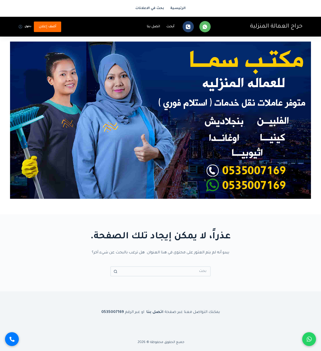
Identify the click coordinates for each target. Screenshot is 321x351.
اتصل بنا (153, 27)
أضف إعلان (47, 27)
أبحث (170, 27)
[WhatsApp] (205, 26)
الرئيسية (178, 8)
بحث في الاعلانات (149, 8)
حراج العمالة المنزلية (276, 27)
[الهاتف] (188, 26)
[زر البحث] (115, 271)
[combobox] (165, 271)
